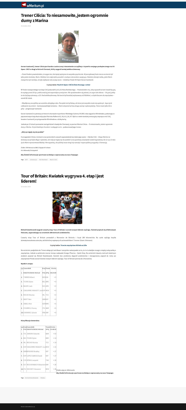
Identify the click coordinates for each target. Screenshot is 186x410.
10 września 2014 (25, 26)
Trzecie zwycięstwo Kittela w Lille (73, 245)
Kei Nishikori (43, 159)
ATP (26, 159)
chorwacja (33, 159)
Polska (43, 378)
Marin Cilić (53, 159)
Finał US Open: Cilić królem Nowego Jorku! (73, 85)
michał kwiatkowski (31, 378)
